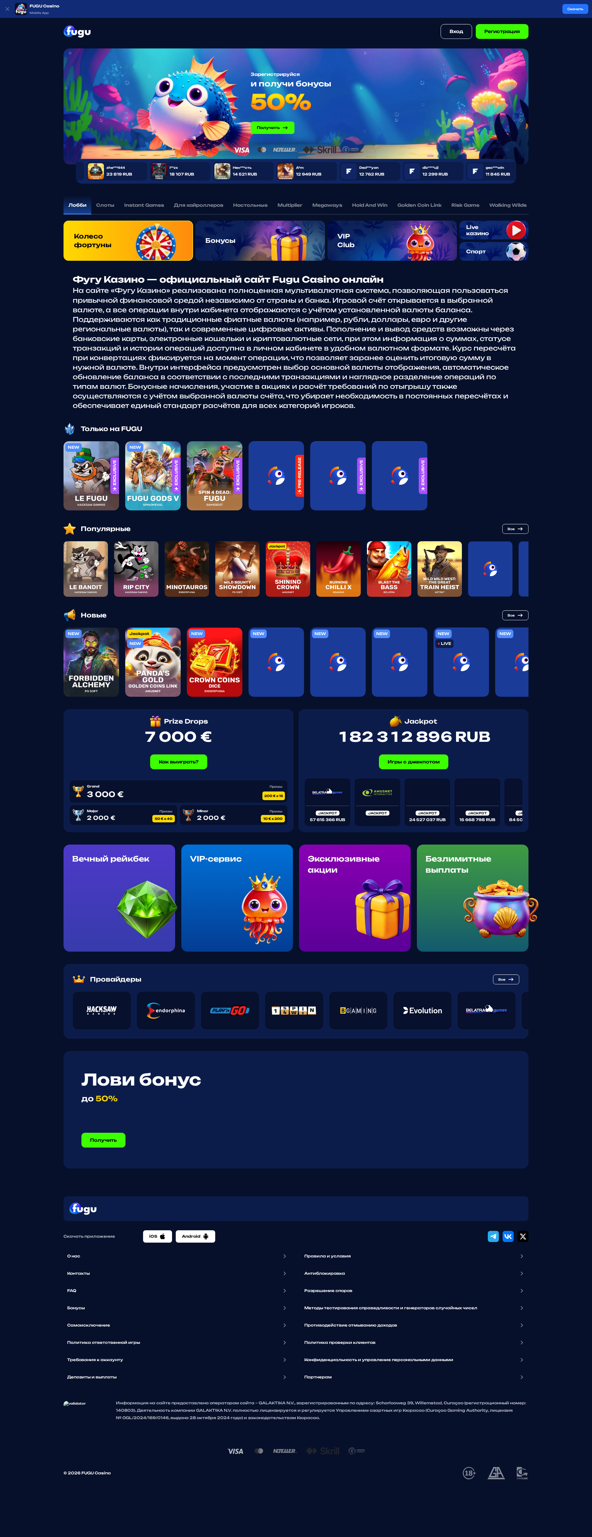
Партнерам (318, 1377)
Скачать (575, 9)
